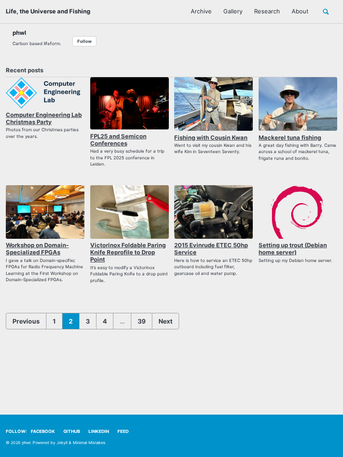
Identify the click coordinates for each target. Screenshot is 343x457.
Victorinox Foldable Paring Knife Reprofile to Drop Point (128, 252)
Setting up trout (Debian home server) (293, 248)
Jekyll (62, 442)
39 (142, 321)
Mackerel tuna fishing (290, 137)
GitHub (71, 431)
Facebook (43, 431)
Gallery (233, 11)
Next (165, 321)
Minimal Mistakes (89, 442)
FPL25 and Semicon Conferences (118, 140)
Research (267, 11)
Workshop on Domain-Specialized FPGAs (37, 248)
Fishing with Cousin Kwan (210, 137)
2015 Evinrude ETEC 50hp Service (211, 248)
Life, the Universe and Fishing (48, 11)
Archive (201, 11)
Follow (84, 41)
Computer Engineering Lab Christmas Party (44, 118)
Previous (26, 321)
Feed (123, 431)
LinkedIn (98, 431)
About (300, 11)
